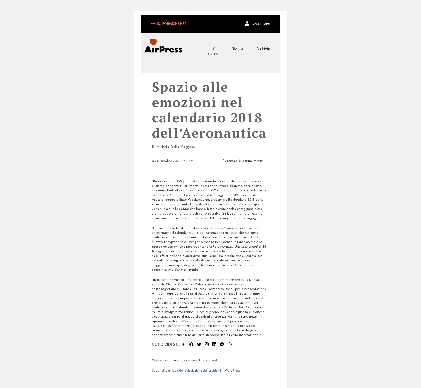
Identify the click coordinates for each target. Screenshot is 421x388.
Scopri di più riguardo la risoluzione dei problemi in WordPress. (196, 370)
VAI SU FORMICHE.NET (169, 23)
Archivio (263, 48)
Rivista (237, 48)
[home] (163, 45)
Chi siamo (213, 51)
